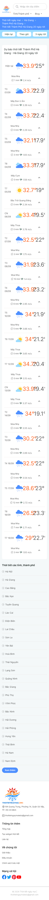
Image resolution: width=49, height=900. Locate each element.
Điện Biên (10, 621)
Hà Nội (8, 571)
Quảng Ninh (11, 678)
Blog (37, 13)
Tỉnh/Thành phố (21, 13)
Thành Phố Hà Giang (12, 23)
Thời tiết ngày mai (11, 20)
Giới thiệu (6, 852)
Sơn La (8, 637)
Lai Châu (9, 629)
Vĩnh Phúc (10, 703)
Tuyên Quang (12, 604)
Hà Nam (9, 752)
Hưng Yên (10, 736)
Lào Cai (9, 612)
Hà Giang (29, 20)
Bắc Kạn (9, 596)
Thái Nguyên (11, 662)
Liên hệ (5, 839)
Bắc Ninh (9, 711)
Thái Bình (10, 744)
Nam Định (10, 761)
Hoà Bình (10, 654)
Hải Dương (10, 719)
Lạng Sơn (10, 670)
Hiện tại (9, 34)
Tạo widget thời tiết (10, 834)
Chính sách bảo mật (11, 863)
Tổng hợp (6, 829)
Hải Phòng (10, 728)
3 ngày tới (40, 34)
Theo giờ (24, 34)
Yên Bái (9, 645)
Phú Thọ (9, 695)
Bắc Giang (10, 686)
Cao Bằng (10, 588)
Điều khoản (7, 858)
